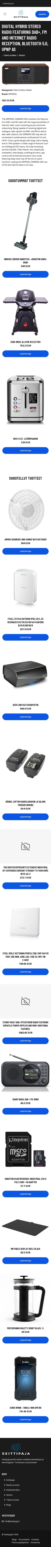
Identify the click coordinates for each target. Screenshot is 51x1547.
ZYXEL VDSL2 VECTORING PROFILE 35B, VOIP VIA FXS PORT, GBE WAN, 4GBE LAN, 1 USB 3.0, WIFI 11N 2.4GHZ (25, 956)
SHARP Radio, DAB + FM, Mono (25, 1099)
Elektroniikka (10, 55)
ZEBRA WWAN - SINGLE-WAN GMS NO (25, 1407)
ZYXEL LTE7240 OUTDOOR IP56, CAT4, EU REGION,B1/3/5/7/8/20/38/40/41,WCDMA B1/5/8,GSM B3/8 (25, 622)
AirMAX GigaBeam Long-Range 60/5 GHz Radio (25, 539)
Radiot (22, 55)
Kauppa (42, 14)
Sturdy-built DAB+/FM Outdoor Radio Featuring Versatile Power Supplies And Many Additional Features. (25, 1025)
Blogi (8, 1505)
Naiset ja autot (12, 1485)
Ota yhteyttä (24, 1539)
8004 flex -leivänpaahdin (25, 438)
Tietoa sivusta (12, 1499)
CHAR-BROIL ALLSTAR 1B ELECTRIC (25, 341)
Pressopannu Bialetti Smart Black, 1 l (25, 1328)
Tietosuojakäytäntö (20, 1542)
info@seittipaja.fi (8, 4)
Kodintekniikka (13, 1490)
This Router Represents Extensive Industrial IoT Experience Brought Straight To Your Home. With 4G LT (25, 870)
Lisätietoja (25, 108)
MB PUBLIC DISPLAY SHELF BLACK (25, 1248)
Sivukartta (35, 1542)
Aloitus (9, 1495)
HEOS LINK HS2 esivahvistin (25, 704)
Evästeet (35, 1539)
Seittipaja (10, 1480)
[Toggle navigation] (5, 14)
